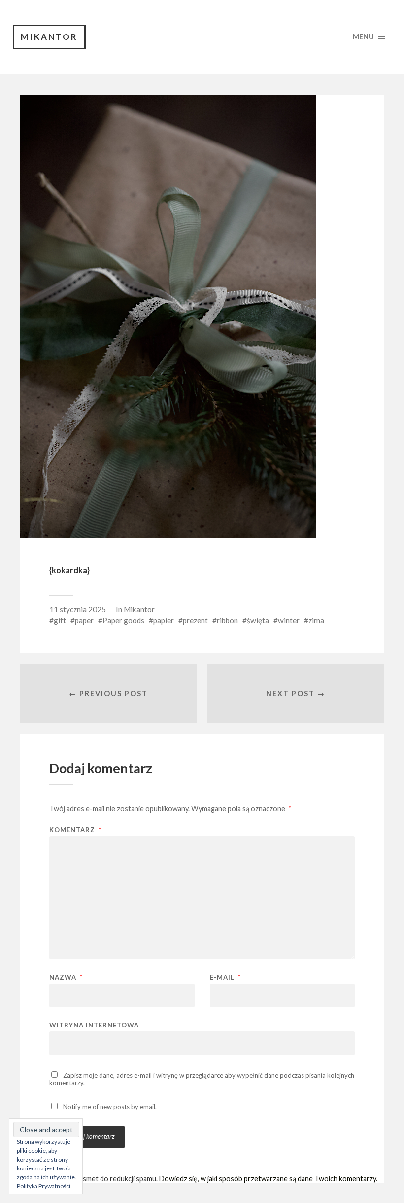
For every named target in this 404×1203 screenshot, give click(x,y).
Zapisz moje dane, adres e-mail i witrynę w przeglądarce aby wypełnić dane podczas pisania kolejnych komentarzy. (201, 1079)
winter (289, 620)
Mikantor (49, 37)
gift (60, 620)
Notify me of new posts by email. (110, 1107)
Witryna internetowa (94, 1024)
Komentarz (75, 830)
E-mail (225, 977)
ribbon (227, 620)
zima (316, 620)
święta (258, 620)
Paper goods (123, 620)
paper (84, 620)
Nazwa (66, 977)
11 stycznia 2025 (77, 609)
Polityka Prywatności (43, 1186)
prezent (195, 620)
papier (163, 620)
